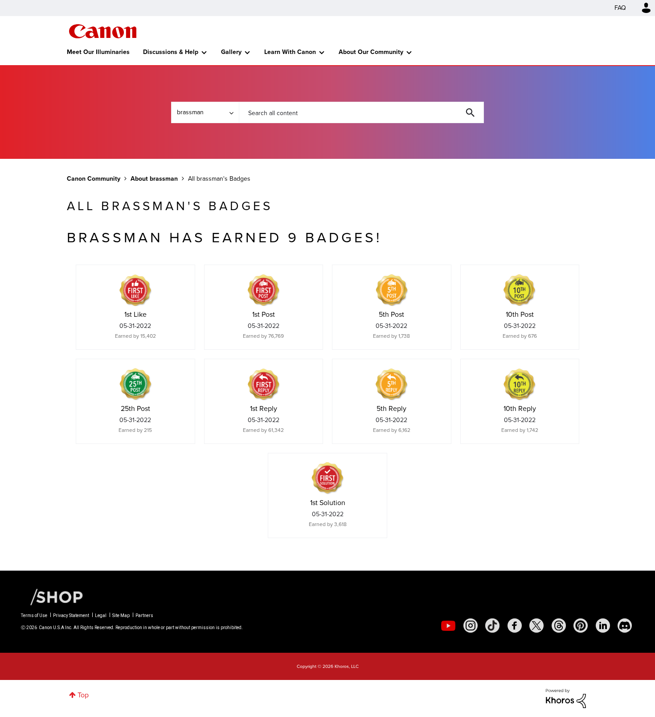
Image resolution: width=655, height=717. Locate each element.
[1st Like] (135, 290)
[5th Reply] (392, 384)
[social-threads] (559, 625)
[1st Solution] (327, 478)
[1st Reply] (263, 384)
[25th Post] (135, 384)
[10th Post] (520, 290)
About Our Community (371, 52)
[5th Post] (392, 290)
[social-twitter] (536, 625)
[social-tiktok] (492, 625)
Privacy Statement (71, 615)
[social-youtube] (448, 625)
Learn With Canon (290, 52)
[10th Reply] (520, 384)
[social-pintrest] (580, 625)
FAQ (620, 7)
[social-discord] (625, 625)
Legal (100, 615)
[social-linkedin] (603, 625)
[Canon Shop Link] (52, 597)
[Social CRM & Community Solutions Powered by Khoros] (566, 697)
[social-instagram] (470, 625)
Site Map (121, 615)
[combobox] (361, 112)
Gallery (231, 52)
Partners (144, 615)
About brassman (154, 178)
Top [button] (83, 695)
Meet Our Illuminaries (98, 52)
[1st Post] (263, 290)
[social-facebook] (515, 625)
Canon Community (102, 31)
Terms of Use (34, 615)
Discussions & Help (170, 52)
